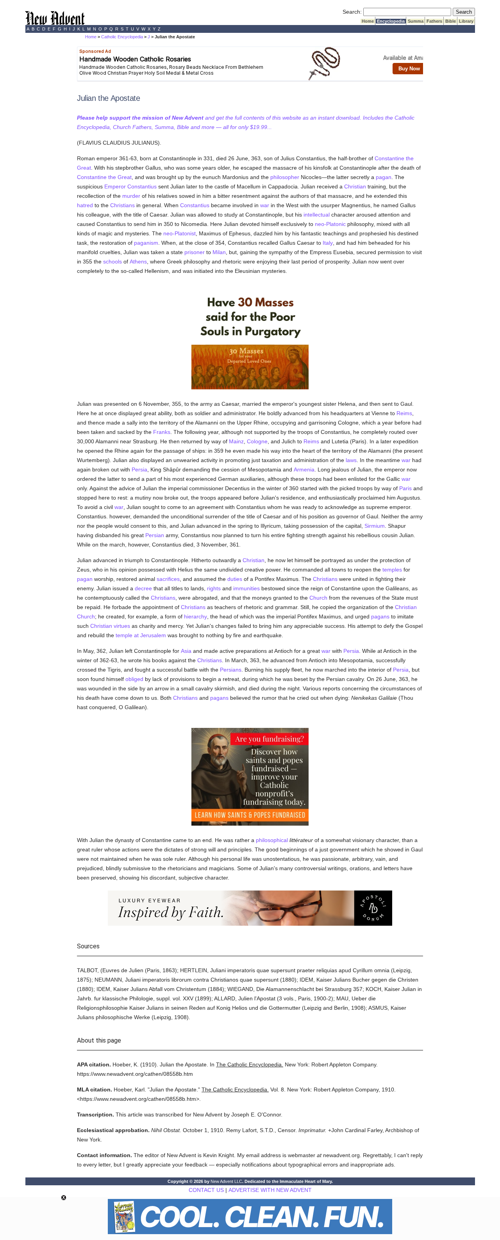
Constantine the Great (104, 177)
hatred (85, 205)
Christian (355, 186)
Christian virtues (110, 626)
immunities (246, 588)
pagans (380, 616)
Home (368, 21)
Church (318, 598)
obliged (134, 679)
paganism (146, 243)
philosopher (284, 177)
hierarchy (195, 616)
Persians (230, 670)
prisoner (194, 252)
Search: (352, 12)
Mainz (236, 441)
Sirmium (374, 526)
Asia (186, 651)
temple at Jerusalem (141, 635)
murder (131, 196)
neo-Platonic (330, 224)
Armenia (304, 469)
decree (143, 588)
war (264, 205)
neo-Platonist (179, 233)
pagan (383, 177)
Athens (138, 261)
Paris (405, 488)
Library (466, 21)
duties (234, 579)
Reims (404, 413)
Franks (161, 432)
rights (214, 588)
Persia (139, 469)
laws (351, 460)
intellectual (317, 214)
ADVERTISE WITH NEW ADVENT (270, 1190)
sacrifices (168, 579)
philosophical (272, 840)
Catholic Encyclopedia (122, 36)
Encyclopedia (391, 21)
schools (112, 261)
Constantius (194, 205)
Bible (450, 21)
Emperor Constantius (130, 186)
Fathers (434, 21)
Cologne (257, 441)
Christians (122, 205)
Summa (416, 21)
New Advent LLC (226, 1181)
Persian (154, 535)
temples (392, 569)
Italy (328, 243)
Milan (219, 252)
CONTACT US (206, 1190)
